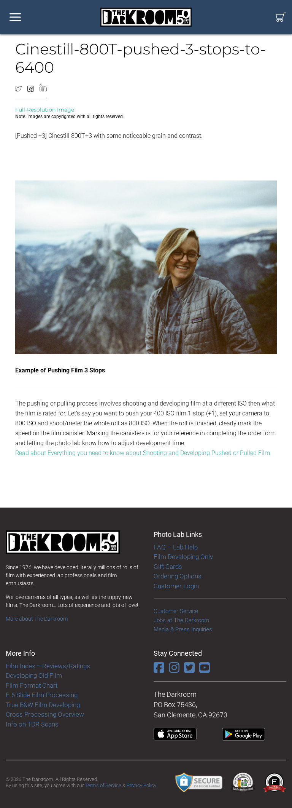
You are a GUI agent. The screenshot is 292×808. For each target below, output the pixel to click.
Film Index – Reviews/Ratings (48, 666)
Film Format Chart (31, 685)
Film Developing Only (183, 556)
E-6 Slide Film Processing (42, 695)
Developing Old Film (34, 675)
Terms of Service (103, 785)
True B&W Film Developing (43, 705)
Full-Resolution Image (44, 109)
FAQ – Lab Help (176, 547)
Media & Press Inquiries (183, 629)
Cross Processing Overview (45, 714)
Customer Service (176, 611)
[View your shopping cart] (281, 17)
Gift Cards (168, 566)
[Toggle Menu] (15, 17)
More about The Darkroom (37, 619)
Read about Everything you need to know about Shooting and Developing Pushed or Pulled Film (142, 453)
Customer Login (176, 586)
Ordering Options (178, 576)
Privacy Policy (141, 785)
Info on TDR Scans (32, 724)
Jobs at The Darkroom (181, 620)
